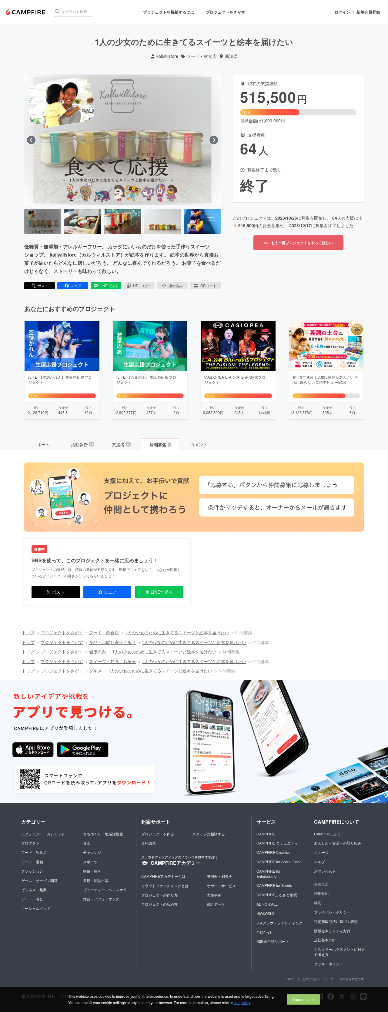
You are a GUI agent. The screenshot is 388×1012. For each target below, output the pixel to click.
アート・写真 (32, 898)
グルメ (95, 671)
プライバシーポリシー (332, 911)
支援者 (121, 444)
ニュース (321, 852)
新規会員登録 (368, 12)
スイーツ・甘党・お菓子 (112, 661)
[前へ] (31, 139)
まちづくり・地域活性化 (103, 833)
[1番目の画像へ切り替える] (42, 221)
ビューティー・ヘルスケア (105, 889)
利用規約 (321, 893)
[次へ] (213, 139)
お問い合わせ (325, 871)
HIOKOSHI (265, 913)
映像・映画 (92, 871)
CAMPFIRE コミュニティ (277, 842)
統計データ (216, 904)
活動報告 (82, 444)
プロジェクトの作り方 (159, 895)
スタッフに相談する (208, 833)
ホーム (43, 444)
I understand (303, 999)
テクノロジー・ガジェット (43, 833)
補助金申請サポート (272, 941)
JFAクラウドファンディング (279, 922)
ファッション (32, 871)
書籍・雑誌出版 (96, 880)
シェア (75, 285)
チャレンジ (92, 852)
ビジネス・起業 (34, 889)
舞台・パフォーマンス (101, 898)
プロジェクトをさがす (225, 12)
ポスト (42, 285)
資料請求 (148, 842)
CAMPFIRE (265, 833)
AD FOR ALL (267, 904)
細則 (317, 902)
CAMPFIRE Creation (273, 852)
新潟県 (231, 56)
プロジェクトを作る (157, 833)
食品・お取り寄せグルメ (112, 642)
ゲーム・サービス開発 (39, 880)
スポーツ (90, 861)
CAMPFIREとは (327, 833)
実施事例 (214, 895)
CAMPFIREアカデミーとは (163, 876)
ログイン (342, 12)
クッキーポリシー (328, 963)
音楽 (86, 842)
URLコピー (142, 285)
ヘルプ (319, 861)
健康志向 (97, 652)
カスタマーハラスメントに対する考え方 (339, 952)
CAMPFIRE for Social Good (279, 861)
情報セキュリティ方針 (332, 930)
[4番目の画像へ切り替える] (162, 221)
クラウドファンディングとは (165, 885)
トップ (28, 632)
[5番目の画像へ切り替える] (202, 221)
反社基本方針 (325, 939)
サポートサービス (221, 885)
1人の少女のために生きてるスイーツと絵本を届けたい (177, 632)
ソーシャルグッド (35, 908)
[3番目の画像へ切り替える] (122, 221)
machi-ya (264, 931)
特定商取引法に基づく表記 (336, 921)
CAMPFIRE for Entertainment (268, 873)
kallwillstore (167, 56)
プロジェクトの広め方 (159, 904)
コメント (198, 444)
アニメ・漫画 (32, 861)
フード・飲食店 (201, 56)
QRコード (208, 285)
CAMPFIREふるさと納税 (276, 894)
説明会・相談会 (219, 876)
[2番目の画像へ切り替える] (82, 221)
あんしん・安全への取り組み (337, 842)
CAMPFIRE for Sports (274, 885)
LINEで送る (109, 285)
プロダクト (30, 842)
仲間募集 (159, 445)
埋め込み (175, 285)
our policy (242, 1002)
